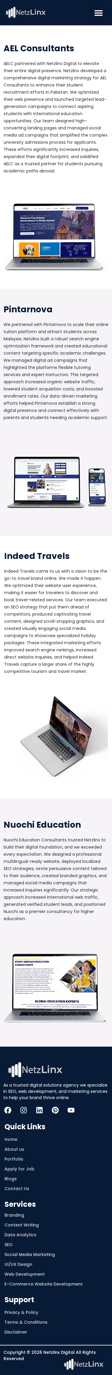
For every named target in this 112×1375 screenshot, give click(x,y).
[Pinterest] (55, 1110)
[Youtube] (71, 1110)
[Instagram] (23, 1110)
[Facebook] (8, 1110)
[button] (98, 12)
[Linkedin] (39, 1110)
